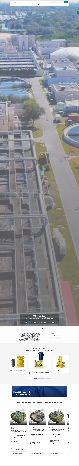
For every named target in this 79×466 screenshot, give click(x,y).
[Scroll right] (32, 378)
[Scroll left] (29, 378)
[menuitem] (12, 4)
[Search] (50, 2)
